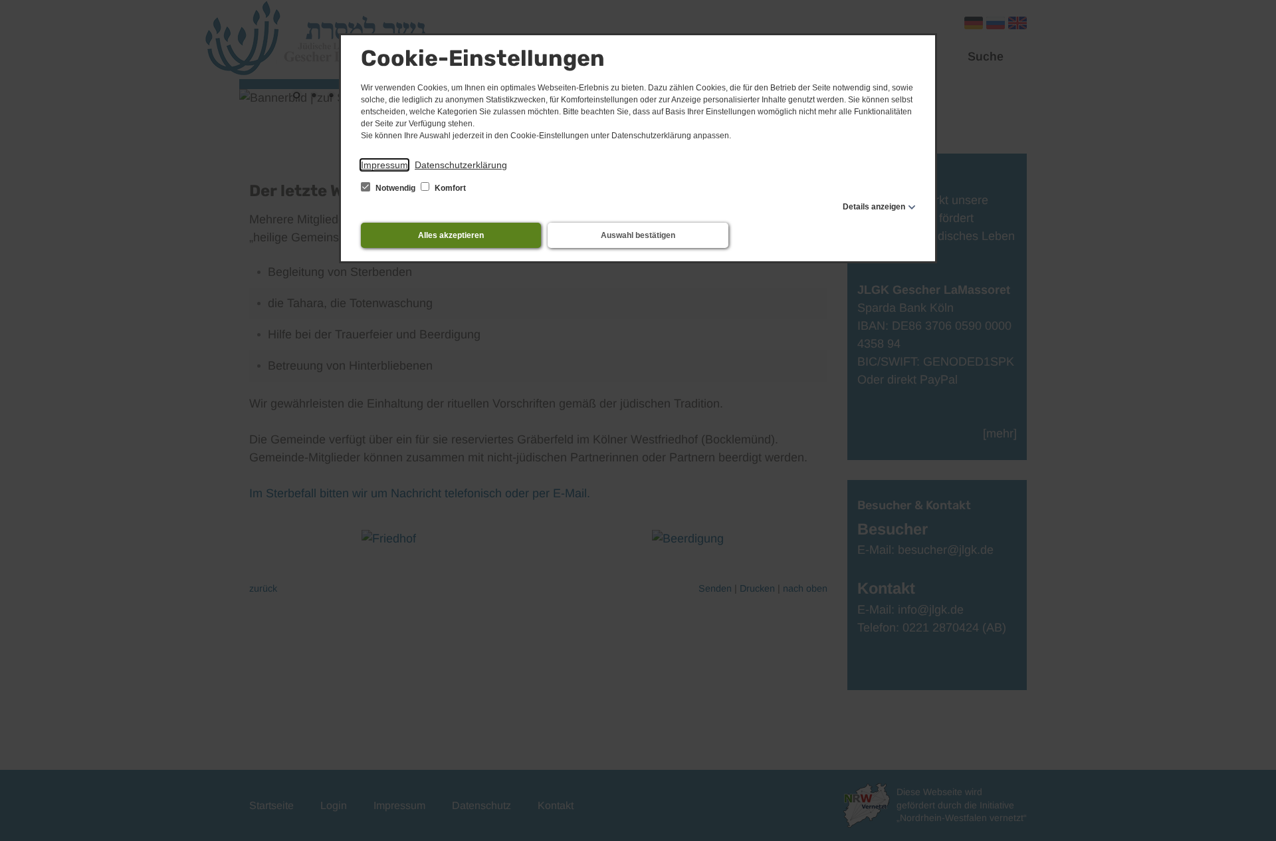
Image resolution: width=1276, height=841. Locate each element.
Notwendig (395, 188)
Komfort (449, 188)
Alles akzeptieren (451, 235)
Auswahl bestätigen (638, 235)
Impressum (384, 165)
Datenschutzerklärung (461, 165)
